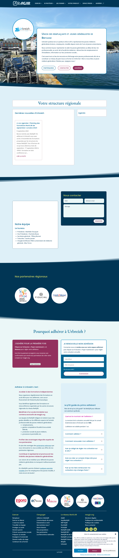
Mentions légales (90, 518)
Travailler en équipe (19, 525)
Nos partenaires (42, 532)
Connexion (83, 373)
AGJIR (63, 518)
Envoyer (98, 221)
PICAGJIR (64, 527)
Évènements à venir (43, 523)
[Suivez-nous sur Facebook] (87, 529)
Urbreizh (64, 544)
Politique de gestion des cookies (88, 554)
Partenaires (48, 68)
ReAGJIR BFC (65, 532)
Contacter (64, 68)
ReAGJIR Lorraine (66, 537)
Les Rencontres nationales (45, 535)
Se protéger (48, 3)
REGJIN (63, 542)
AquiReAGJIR (65, 520)
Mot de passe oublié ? (69, 369)
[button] (115, 534)
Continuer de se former (20, 542)
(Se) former (60, 3)
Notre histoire (41, 527)
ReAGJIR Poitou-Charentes (69, 539)
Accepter (80, 550)
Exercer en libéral (18, 520)
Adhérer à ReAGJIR (43, 518)
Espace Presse (87, 3)
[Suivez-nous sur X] (91, 529)
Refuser (94, 550)
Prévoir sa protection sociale (21, 532)
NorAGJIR (64, 525)
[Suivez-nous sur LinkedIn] (95, 529)
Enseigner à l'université (20, 537)
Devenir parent (17, 530)
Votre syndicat (73, 3)
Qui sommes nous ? (43, 525)
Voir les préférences (109, 550)
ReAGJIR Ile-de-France (68, 535)
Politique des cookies (92, 523)
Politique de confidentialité (103, 554)
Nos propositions (42, 530)
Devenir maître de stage (20, 539)
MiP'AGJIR (64, 523)
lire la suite (21, 156)
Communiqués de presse (45, 520)
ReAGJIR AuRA (65, 530)
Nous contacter (90, 525)
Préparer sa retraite (19, 535)
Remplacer (16, 518)
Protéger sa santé (18, 527)
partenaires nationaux (44, 446)
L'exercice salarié (18, 523)
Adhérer (99, 3)
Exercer (38, 3)
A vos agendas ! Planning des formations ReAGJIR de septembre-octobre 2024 (28, 125)
